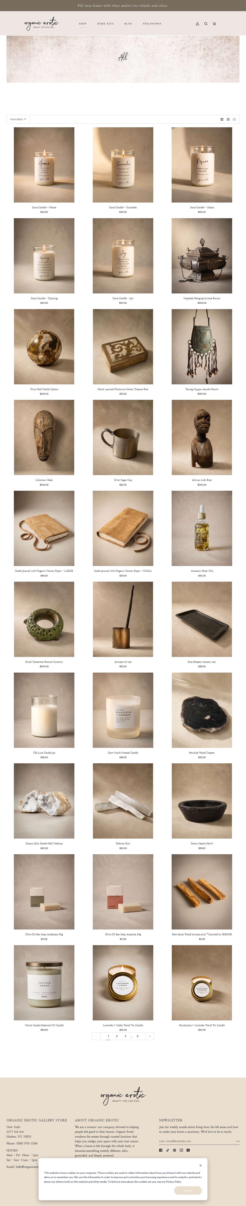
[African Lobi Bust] (202, 437)
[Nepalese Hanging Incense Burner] (202, 255)
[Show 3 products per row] (228, 119)
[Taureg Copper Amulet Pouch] (202, 346)
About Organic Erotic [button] (97, 1120)
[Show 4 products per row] (235, 119)
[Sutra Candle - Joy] (123, 255)
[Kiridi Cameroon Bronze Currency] (44, 619)
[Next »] (150, 1036)
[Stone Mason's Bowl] (202, 801)
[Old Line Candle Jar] (44, 710)
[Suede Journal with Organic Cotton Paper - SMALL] (123, 528)
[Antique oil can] (123, 619)
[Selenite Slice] (123, 801)
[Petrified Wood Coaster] (202, 710)
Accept (188, 1190)
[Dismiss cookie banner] (200, 1166)
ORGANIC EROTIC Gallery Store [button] (36, 1120)
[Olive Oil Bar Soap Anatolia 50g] (123, 891)
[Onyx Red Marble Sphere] (44, 346)
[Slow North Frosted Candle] (123, 710)
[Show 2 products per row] (222, 119)
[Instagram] (181, 1150)
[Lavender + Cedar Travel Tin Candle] (123, 982)
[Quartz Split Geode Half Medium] (44, 801)
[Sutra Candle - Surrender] (123, 165)
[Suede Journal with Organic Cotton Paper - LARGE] (44, 528)
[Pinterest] (174, 1150)
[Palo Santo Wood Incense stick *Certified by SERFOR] (202, 891)
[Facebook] (160, 1150)
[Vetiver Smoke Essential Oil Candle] (44, 982)
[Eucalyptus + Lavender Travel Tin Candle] (202, 982)
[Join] (235, 1141)
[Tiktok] (167, 1150)
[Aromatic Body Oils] (202, 528)
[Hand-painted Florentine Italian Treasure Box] (123, 346)
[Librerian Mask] (44, 437)
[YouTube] (188, 1150)
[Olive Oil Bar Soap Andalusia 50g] (44, 891)
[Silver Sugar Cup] (123, 437)
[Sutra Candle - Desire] (202, 165)
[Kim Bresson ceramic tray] (202, 619)
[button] (82, 24)
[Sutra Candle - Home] (44, 165)
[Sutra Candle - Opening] (44, 255)
